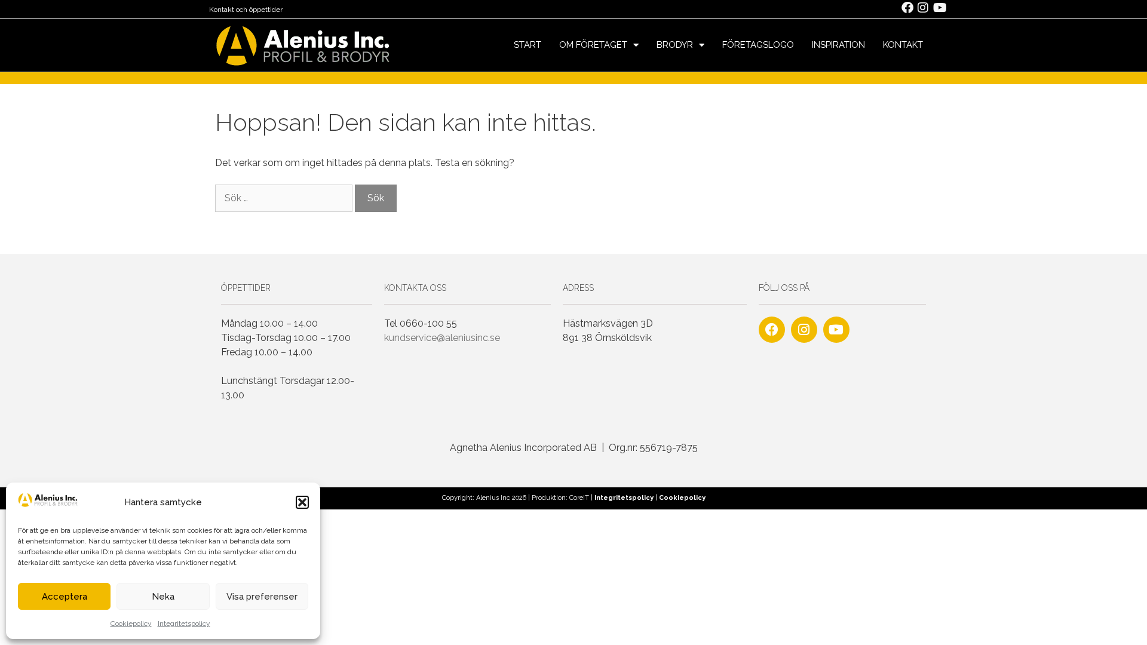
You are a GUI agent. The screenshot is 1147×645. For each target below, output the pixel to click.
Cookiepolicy (131, 623)
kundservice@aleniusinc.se (442, 337)
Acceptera (64, 596)
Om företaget (593, 44)
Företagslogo (758, 44)
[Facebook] (772, 330)
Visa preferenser (262, 596)
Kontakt (903, 44)
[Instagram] (804, 330)
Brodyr (675, 44)
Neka (163, 596)
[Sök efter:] (285, 198)
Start (527, 44)
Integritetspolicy (184, 623)
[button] (302, 502)
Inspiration (838, 44)
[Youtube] (836, 330)
